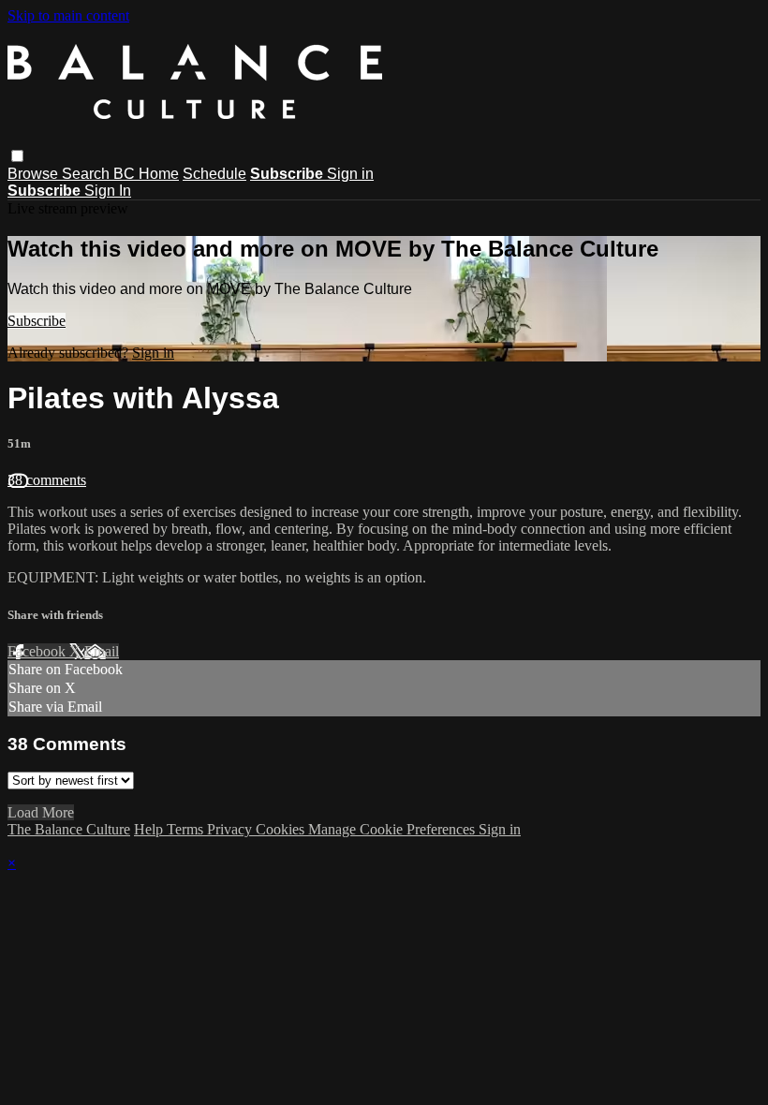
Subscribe (36, 321)
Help (150, 829)
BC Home (146, 174)
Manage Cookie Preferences (393, 829)
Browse (34, 174)
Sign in (350, 174)
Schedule (214, 174)
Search (87, 174)
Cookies (282, 829)
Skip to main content (68, 15)
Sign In (107, 191)
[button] (17, 156)
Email (101, 651)
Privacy (231, 829)
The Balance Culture (68, 829)
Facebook (38, 651)
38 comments (46, 480)
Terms (187, 829)
